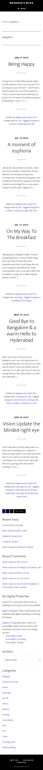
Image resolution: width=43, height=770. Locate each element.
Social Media (7, 720)
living (9, 403)
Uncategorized (8, 742)
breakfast (16, 301)
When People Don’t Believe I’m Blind (17, 547)
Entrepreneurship (10, 682)
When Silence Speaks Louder (14, 531)
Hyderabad (23, 124)
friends (22, 400)
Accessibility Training (14, 642)
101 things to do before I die (29, 567)
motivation (25, 403)
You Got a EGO (23, 578)
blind (16, 400)
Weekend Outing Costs (12, 536)
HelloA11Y (6, 602)
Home (5, 22)
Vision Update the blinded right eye (21, 427)
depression (25, 490)
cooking (16, 211)
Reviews (5, 709)
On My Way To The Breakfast (21, 234)
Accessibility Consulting (16, 639)
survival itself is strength (12, 525)
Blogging (6, 676)
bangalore (34, 121)
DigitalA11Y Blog (9, 623)
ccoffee (9, 211)
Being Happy (21, 64)
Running (5, 715)
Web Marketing (9, 747)
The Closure (22, 562)
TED (4, 731)
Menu (23, 8)
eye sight (25, 211)
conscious (13, 124)
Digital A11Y (24, 766)
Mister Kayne (8, 562)
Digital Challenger (10, 611)
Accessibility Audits (14, 636)
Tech (4, 725)
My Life (18, 121)
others (5, 704)
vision (35, 211)
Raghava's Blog (21, 3)
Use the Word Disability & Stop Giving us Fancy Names (20, 585)
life (33, 124)
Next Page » (19, 511)
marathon (16, 403)
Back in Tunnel (23, 573)
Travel (33, 403)
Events (5, 687)
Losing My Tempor (10, 542)
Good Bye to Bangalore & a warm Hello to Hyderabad (21, 331)
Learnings (18, 297)
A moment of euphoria (21, 147)
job (29, 124)
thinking (27, 301)
